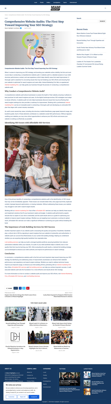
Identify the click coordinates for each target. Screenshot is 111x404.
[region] (22, 391)
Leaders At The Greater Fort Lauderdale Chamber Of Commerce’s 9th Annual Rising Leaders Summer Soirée (90, 64)
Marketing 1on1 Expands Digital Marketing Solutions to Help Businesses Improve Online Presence (69, 390)
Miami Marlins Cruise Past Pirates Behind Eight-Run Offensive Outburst (99, 375)
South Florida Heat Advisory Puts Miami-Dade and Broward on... (99, 392)
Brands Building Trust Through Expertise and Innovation (98, 383)
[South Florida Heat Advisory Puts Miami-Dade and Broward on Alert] (87, 391)
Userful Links (31, 368)
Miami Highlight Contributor (13, 28)
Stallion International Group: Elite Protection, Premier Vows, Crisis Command (69, 382)
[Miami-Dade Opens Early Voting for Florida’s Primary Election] (61, 314)
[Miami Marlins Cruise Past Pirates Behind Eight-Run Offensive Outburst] (87, 374)
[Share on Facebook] (20, 288)
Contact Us (30, 375)
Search (79, 18)
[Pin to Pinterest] (27, 288)
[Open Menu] (5, 8)
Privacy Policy (30, 381)
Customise (11, 397)
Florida (41, 2)
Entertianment (47, 387)
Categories (47, 368)
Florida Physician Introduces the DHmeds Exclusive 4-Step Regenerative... (15, 348)
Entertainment (73, 2)
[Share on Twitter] (24, 288)
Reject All (22, 397)
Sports (65, 2)
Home (6, 15)
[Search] (105, 8)
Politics (48, 2)
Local (35, 2)
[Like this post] (16, 288)
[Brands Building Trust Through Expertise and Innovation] (15, 314)
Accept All (34, 397)
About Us (29, 372)
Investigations (56, 2)
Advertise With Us (31, 378)
